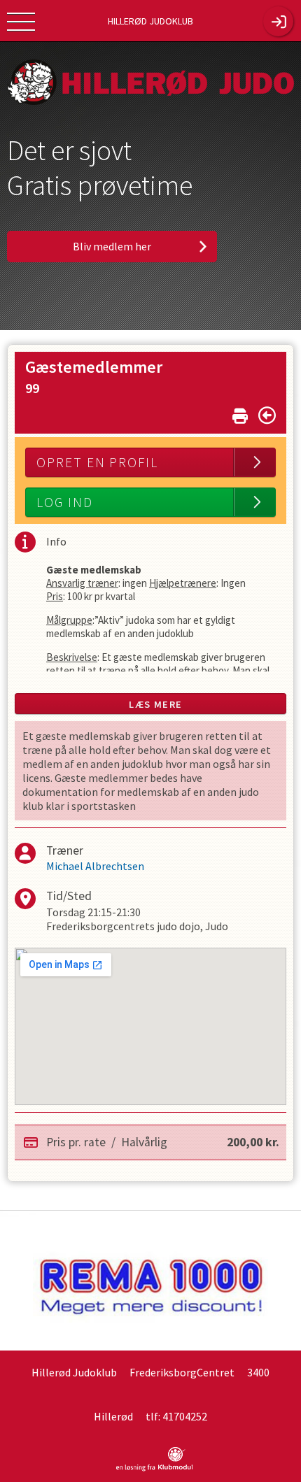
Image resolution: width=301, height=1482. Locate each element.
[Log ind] (278, 21)
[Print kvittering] (240, 413)
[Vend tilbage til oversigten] (267, 415)
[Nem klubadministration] (154, 1469)
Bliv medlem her (112, 246)
